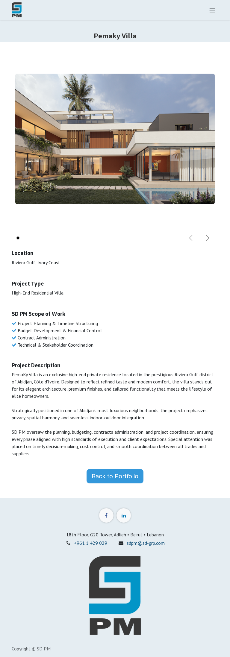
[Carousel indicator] (17, 237)
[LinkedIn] (123, 515)
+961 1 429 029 (90, 543)
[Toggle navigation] (212, 10)
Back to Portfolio (115, 476)
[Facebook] (106, 515)
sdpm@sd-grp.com (146, 543)
